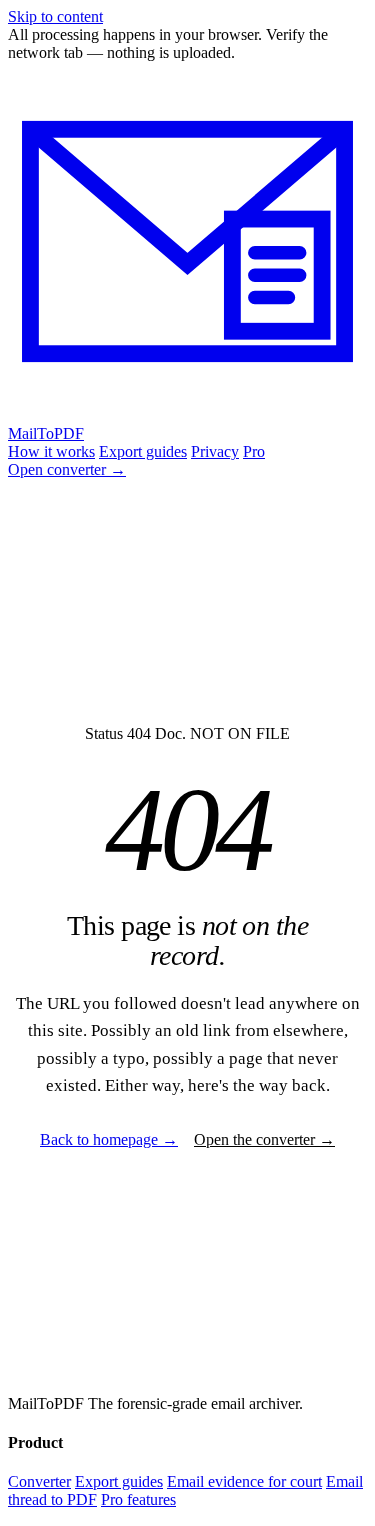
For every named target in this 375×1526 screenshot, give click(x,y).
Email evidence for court (244, 1481)
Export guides (143, 451)
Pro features (138, 1499)
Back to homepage (109, 1139)
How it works (51, 451)
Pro (254, 451)
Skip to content (55, 16)
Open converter (67, 469)
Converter (39, 1481)
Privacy (215, 451)
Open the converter (264, 1139)
